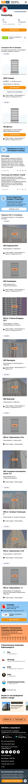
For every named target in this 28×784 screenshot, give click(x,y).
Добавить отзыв (14, 209)
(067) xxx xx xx (14, 30)
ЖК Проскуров (9, 360)
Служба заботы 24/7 (8, 764)
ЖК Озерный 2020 (10, 246)
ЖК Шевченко (9, 399)
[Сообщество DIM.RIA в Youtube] (14, 751)
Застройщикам (6, 755)
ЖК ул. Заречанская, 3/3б (13, 551)
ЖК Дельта (7, 127)
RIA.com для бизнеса (8, 741)
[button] (14, 37)
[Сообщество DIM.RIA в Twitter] (18, 751)
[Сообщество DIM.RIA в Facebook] (6, 751)
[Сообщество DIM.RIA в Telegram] (10, 751)
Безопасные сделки (7, 761)
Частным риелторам (8, 744)
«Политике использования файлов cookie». (12, 777)
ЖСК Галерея (8, 78)
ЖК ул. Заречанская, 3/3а (13, 437)
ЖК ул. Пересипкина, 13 (12, 588)
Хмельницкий (7, 84)
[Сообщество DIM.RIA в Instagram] (2, 751)
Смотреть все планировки (14, 92)
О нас (3, 767)
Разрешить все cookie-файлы (12, 781)
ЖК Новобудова (9, 281)
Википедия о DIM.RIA (8, 758)
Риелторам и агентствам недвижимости (9, 747)
